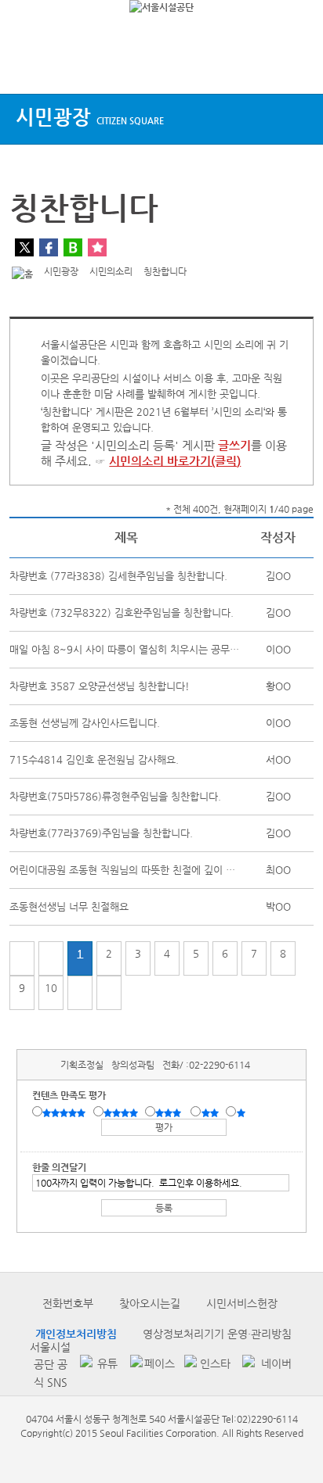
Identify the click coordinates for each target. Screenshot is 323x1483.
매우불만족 (242, 1112)
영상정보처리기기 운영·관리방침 (217, 1333)
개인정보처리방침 (76, 1333)
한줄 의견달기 (59, 1167)
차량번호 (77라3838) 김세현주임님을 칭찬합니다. (118, 576)
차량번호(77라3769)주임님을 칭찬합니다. (101, 833)
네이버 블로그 (73, 247)
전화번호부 (67, 1303)
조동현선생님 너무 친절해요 (69, 906)
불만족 (211, 1112)
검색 (296, 64)
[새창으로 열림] (97, 1364)
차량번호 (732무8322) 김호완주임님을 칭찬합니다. (121, 612)
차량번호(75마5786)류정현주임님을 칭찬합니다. (115, 796)
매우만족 (65, 1112)
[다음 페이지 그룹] (80, 993)
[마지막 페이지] (109, 993)
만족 (122, 1112)
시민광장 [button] (90, 117)
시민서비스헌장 (242, 1303)
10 (51, 988)
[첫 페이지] (21, 958)
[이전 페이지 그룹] (51, 958)
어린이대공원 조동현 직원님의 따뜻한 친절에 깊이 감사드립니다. (147, 870)
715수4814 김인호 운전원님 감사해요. (94, 759)
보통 (171, 1112)
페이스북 (48, 247)
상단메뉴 (25, 64)
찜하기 (97, 247)
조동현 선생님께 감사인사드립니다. (84, 723)
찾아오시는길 (149, 1303)
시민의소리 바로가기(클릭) (175, 460)
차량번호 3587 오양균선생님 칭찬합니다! (99, 686)
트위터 (24, 247)
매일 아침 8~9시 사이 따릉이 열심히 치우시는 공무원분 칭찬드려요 (154, 649)
